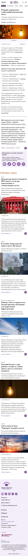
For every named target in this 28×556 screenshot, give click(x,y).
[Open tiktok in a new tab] (9, 164)
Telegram (23, 79)
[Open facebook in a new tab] (4, 164)
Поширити (22, 44)
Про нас (3, 519)
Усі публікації (10, 5)
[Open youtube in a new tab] (14, 164)
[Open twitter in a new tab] (23, 164)
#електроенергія (10, 147)
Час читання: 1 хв (11, 22)
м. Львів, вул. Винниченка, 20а (9, 505)
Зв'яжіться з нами (6, 527)
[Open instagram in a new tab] (19, 164)
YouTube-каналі (11, 143)
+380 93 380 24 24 (5, 500)
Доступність (4, 523)
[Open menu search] (23, 2)
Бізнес (21, 5)
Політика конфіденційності (8, 525)
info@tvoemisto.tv (5, 502)
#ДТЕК (3, 147)
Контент (4, 510)
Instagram (18, 124)
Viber (21, 74)
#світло (18, 147)
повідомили (18, 52)
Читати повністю (5, 233)
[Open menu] (26, 2)
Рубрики (4, 513)
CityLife (3, 5)
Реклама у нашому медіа (7, 521)
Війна (16, 5)
